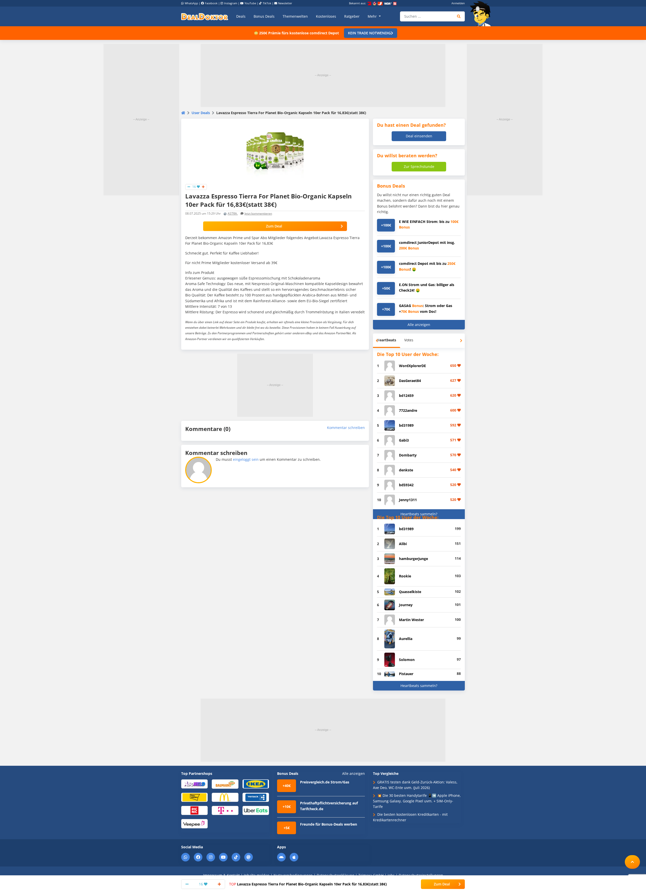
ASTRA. (233, 213)
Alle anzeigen (419, 324)
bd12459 (406, 395)
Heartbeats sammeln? (418, 514)
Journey (406, 604)
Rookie (405, 576)
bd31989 (406, 425)
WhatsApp (191, 3)
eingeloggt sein (246, 459)
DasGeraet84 (410, 380)
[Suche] (459, 16)
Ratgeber (352, 16)
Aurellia (405, 638)
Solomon (407, 659)
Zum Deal (274, 226)
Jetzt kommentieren (258, 213)
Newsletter (285, 3)
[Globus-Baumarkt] (225, 783)
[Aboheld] (194, 783)
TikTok (267, 3)
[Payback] (256, 797)
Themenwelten (295, 16)
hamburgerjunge (413, 558)
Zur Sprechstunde (419, 166)
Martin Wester (411, 619)
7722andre (408, 410)
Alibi (403, 543)
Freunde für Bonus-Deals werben (328, 824)
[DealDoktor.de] (204, 16)
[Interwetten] (194, 797)
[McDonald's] (225, 797)
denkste (406, 470)
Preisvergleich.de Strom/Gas (324, 782)
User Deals (201, 112)
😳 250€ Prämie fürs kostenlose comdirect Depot (296, 33)
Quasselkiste (410, 591)
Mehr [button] (373, 16)
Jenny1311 (408, 499)
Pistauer (406, 673)
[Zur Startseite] (482, 13)
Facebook (211, 3)
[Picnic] (194, 810)
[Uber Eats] (256, 810)
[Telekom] (225, 810)
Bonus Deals (264, 16)
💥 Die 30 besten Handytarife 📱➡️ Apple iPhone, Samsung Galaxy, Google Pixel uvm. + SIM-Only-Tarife (417, 801)
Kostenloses (326, 16)
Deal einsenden (419, 136)
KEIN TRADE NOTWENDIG (369, 33)
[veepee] (194, 823)
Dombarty (408, 455)
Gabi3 (404, 440)
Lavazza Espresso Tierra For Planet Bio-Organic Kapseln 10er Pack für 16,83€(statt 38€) (308, 884)
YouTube (250, 3)
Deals (241, 16)
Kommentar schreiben (346, 427)
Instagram (230, 3)
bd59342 (406, 484)
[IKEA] (256, 783)
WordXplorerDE (412, 365)
